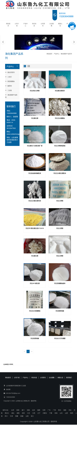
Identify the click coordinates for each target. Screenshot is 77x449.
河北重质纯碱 (60, 311)
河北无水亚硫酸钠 (34, 311)
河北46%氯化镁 (35, 283)
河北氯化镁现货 (60, 91)
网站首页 (8, 25)
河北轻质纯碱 (34, 338)
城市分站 (5, 410)
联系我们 (69, 377)
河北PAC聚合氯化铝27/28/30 (35, 228)
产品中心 (25, 25)
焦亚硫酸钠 (11, 81)
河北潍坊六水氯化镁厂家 (34, 146)
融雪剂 (10, 86)
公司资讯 (43, 25)
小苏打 (10, 77)
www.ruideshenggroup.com (16, 134)
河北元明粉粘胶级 (59, 146)
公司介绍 (17, 25)
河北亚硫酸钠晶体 (59, 283)
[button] (37, 47)
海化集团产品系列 (66, 54)
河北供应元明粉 (35, 91)
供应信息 (34, 25)
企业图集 (51, 25)
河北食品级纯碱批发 (34, 173)
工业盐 (10, 90)
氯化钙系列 (11, 72)
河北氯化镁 (34, 118)
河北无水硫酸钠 (60, 118)
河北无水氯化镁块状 (34, 201)
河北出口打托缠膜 (59, 338)
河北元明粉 (59, 201)
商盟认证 (60, 25)
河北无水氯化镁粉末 (59, 173)
